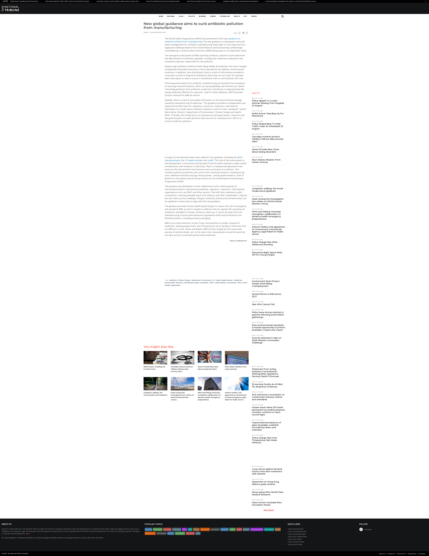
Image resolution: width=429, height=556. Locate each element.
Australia (148, 529)
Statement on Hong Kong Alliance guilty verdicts (265, 483)
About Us (382, 554)
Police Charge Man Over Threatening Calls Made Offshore (264, 440)
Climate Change (184, 280)
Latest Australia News (296, 529)
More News (269, 510)
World (254, 16)
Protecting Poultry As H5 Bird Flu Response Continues (267, 385)
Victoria (196, 529)
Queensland (215, 529)
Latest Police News (295, 539)
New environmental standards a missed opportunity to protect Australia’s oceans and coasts (268, 327)
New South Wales (257, 529)
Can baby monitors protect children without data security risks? (91, 1)
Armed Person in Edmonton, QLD (267, 295)
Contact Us (391, 554)
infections (179, 282)
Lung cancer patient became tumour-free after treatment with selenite (267, 471)
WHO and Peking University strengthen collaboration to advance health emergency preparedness (266, 215)
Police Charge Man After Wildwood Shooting (265, 243)
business (171, 533)
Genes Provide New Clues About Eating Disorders (136, 1)
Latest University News (296, 542)
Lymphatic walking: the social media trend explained (214, 1)
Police (184, 529)
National (171, 16)
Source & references (238, 241)
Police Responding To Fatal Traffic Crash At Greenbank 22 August (41, 1)
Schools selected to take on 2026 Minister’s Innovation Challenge (266, 340)
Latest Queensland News (297, 534)
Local (181, 16)
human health (170, 282)
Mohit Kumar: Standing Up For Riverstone (268, 114)
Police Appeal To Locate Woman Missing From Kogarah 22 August (268, 103)
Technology (225, 16)
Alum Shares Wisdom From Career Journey (175, 1)
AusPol (239, 529)
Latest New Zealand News (297, 537)
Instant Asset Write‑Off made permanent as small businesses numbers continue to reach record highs (268, 411)
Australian (167, 529)
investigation (180, 533)
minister (246, 529)
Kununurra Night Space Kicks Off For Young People (267, 253)
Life (245, 16)
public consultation (201, 282)
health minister (227, 280)
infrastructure (150, 533)
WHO (240, 282)
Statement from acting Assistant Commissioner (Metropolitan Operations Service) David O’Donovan (265, 373)
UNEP (210, 160)
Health (237, 16)
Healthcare (238, 280)
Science (213, 16)
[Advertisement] (386, 8)
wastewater (232, 282)
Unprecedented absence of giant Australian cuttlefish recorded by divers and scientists (266, 426)
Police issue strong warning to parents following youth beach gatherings (268, 314)
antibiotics (173, 280)
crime (198, 533)
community (177, 529)
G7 (213, 280)
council (232, 529)
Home (161, 16)
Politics (191, 16)
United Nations (220, 282)
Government (158, 529)
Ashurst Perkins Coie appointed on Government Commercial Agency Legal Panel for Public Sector (268, 230)
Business (202, 16)
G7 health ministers (194, 160)
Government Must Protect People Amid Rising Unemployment (266, 283)
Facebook (367, 529)
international (188, 282)
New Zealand (161, 533)
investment (190, 533)
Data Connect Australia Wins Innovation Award (267, 503)
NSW (190, 529)
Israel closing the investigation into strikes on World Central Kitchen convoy (264, 1)
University (224, 529)
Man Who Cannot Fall (263, 304)
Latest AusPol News (295, 544)
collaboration (196, 280)
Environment (206, 280)
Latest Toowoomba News (297, 531)
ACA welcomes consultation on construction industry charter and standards (268, 397)
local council (205, 529)
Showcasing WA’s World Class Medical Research (267, 493)
